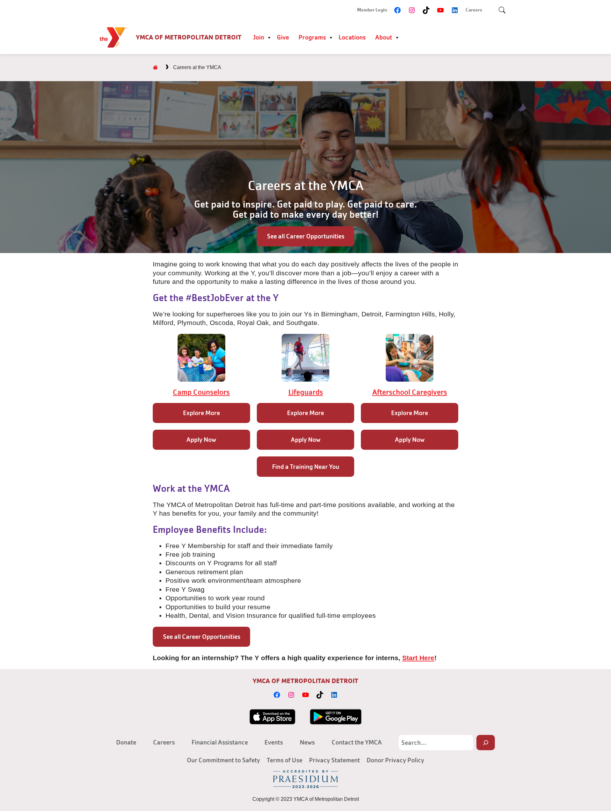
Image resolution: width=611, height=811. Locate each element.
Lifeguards (305, 392)
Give (283, 37)
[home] (155, 67)
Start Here (418, 657)
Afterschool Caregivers (409, 392)
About (383, 37)
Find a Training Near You (305, 466)
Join (258, 37)
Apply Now (201, 439)
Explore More (201, 413)
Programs (312, 37)
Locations (352, 37)
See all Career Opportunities (305, 236)
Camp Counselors (201, 392)
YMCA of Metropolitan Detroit (189, 37)
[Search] (485, 742)
